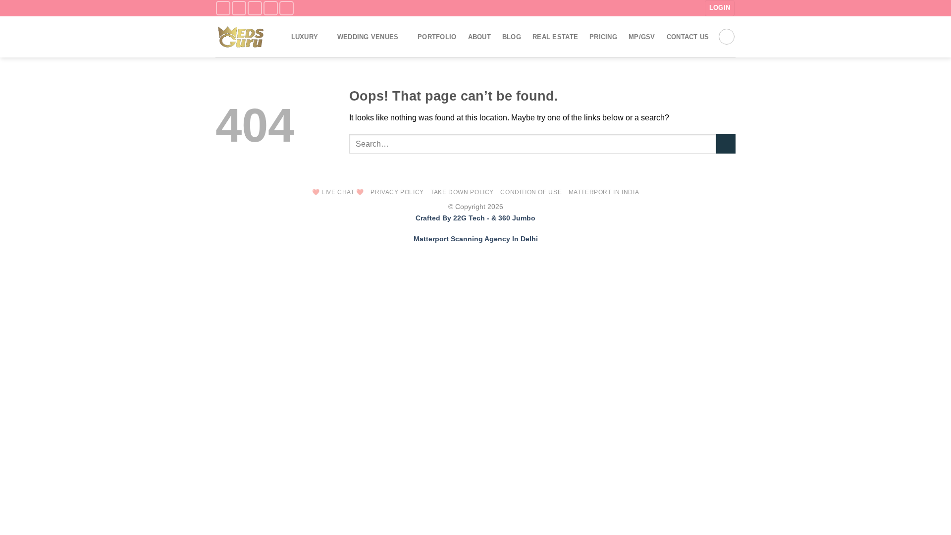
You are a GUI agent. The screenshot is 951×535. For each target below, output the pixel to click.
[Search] (727, 37)
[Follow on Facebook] (223, 8)
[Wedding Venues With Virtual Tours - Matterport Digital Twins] (242, 36)
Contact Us (688, 37)
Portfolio (437, 37)
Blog (511, 37)
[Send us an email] (271, 8)
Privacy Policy (397, 192)
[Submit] (726, 144)
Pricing (603, 37)
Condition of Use (531, 192)
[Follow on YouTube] (286, 8)
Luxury (304, 37)
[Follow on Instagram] (239, 8)
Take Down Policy (462, 192)
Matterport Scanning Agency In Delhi (476, 239)
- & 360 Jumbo (511, 218)
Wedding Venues (368, 37)
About (479, 37)
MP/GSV (642, 37)
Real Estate (555, 37)
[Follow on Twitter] (255, 8)
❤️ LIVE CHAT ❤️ (338, 192)
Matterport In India (604, 192)
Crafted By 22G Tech (450, 218)
